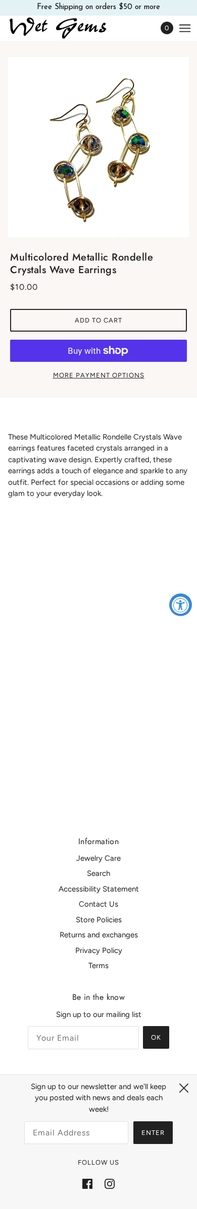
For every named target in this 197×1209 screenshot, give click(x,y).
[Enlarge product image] (98, 147)
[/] (68, 28)
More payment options (98, 375)
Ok (156, 1037)
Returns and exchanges (99, 934)
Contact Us (98, 904)
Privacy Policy (98, 950)
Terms (98, 965)
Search (98, 873)
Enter (153, 1132)
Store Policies (99, 919)
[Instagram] (109, 1183)
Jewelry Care (98, 858)
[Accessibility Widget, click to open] (180, 604)
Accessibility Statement (99, 889)
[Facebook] (87, 1183)
